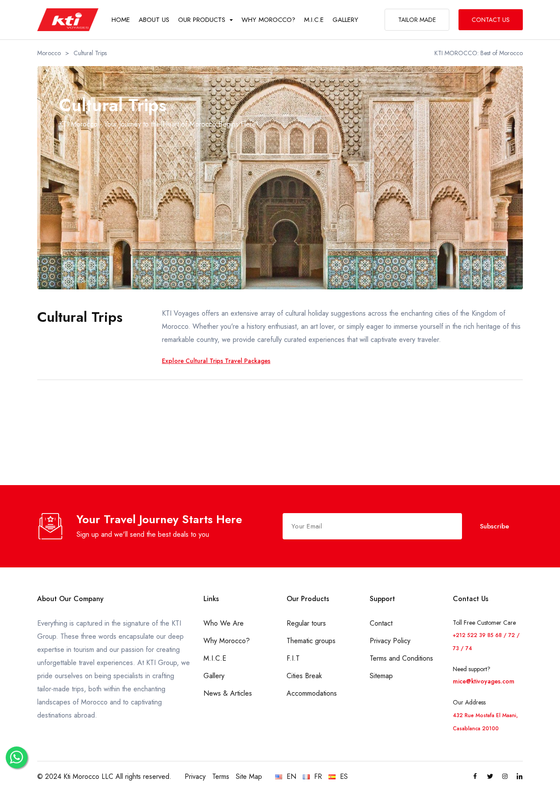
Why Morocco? (226, 641)
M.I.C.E (314, 20)
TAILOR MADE (417, 19)
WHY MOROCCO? (268, 20)
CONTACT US (491, 19)
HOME (121, 20)
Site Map (249, 776)
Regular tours (306, 623)
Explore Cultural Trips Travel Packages (216, 360)
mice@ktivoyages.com (483, 681)
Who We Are (223, 623)
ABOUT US (154, 20)
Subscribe (494, 526)
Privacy (195, 776)
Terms (220, 776)
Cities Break (304, 676)
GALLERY (345, 20)
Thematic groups (311, 641)
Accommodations (312, 693)
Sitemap (381, 676)
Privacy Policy (390, 641)
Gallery (213, 676)
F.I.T (293, 658)
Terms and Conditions (401, 658)
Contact (381, 623)
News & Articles (227, 693)
